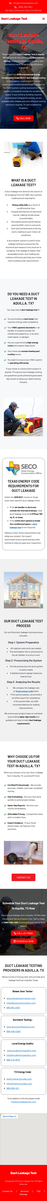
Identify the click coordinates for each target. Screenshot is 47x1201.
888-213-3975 (13, 1059)
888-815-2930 (13, 1007)
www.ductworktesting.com (21, 1026)
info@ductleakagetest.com (23, 1101)
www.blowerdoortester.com (21, 998)
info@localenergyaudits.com (21, 1055)
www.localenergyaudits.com (21, 1050)
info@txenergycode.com (19, 1083)
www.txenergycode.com (19, 1078)
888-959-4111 (13, 1088)
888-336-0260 (13, 1031)
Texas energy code (24, 691)
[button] (43, 19)
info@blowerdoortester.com (21, 1003)
